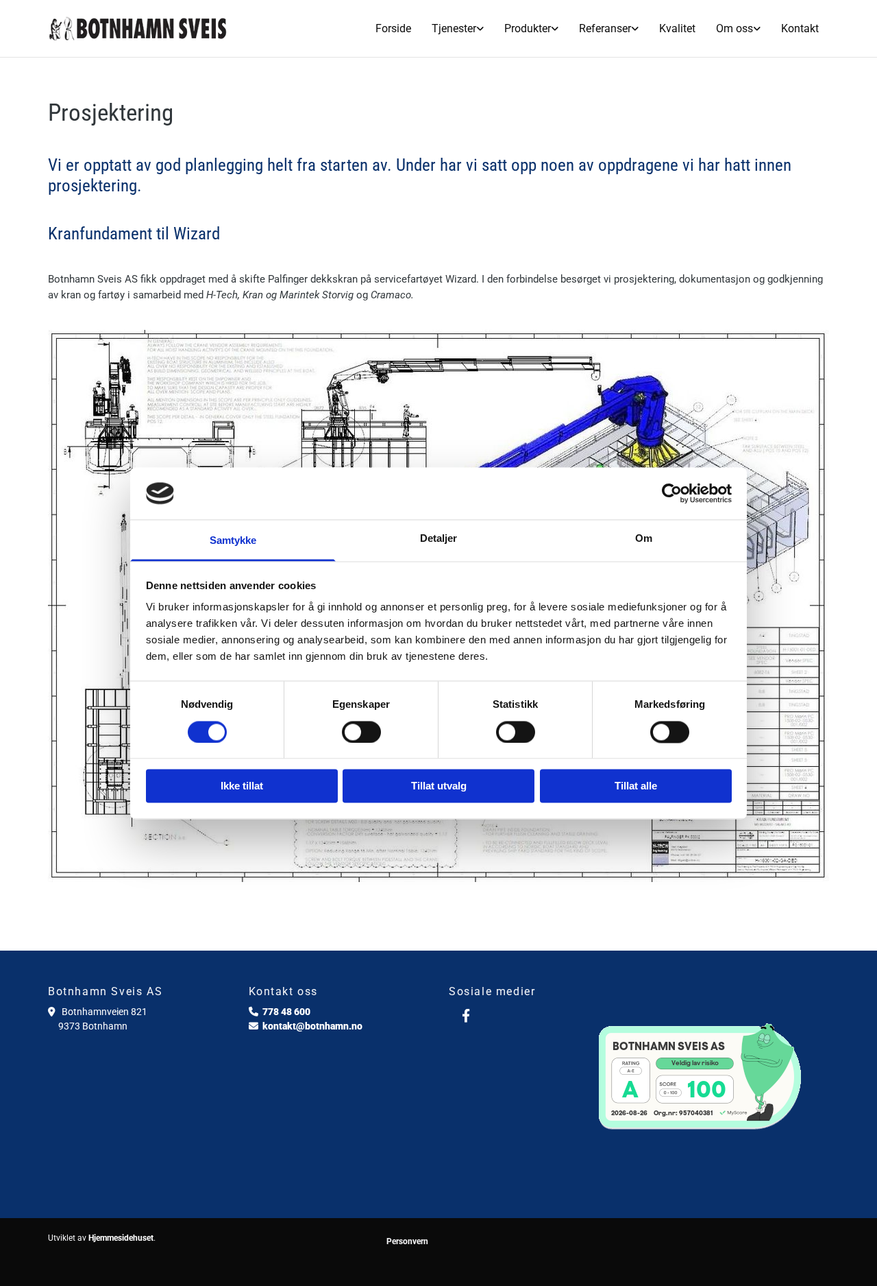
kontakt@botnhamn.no (312, 1026)
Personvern (407, 1241)
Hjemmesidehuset (120, 1238)
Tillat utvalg (439, 786)
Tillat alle (636, 786)
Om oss (734, 28)
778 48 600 (286, 1011)
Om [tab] (643, 539)
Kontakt (800, 28)
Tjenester (454, 28)
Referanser (605, 28)
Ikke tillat (242, 786)
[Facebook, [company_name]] (466, 1015)
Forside (393, 28)
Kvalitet (677, 28)
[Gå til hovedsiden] (138, 28)
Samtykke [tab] (233, 541)
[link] (457, 28)
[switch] (361, 732)
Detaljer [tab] (439, 539)
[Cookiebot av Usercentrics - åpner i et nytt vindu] (672, 493)
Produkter (527, 28)
